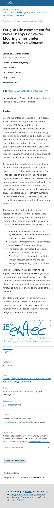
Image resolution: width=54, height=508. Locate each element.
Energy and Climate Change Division (27, 494)
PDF (9, 351)
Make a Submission (15, 460)
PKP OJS (20, 500)
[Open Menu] (3, 3)
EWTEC (28, 491)
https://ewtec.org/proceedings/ (17, 422)
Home (5, 9)
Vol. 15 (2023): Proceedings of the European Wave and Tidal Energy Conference (26, 14)
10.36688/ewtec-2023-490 (39, 441)
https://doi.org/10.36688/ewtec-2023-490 (28, 91)
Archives (15, 9)
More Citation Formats (14, 447)
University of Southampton (22, 497)
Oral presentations (12, 404)
